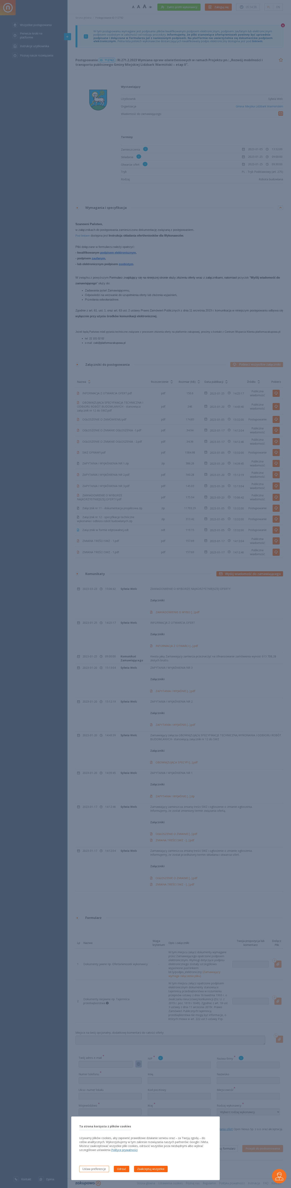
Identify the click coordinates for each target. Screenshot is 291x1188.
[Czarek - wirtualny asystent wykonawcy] (279, 1176)
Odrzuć (121, 1169)
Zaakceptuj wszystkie (151, 1169)
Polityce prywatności (124, 1150)
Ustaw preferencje (94, 1169)
